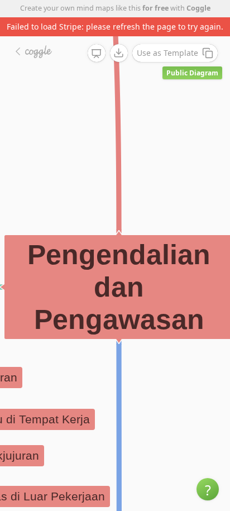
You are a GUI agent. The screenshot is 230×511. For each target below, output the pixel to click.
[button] (208, 489)
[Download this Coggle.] (119, 53)
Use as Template (167, 52)
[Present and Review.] (97, 54)
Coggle (198, 8)
